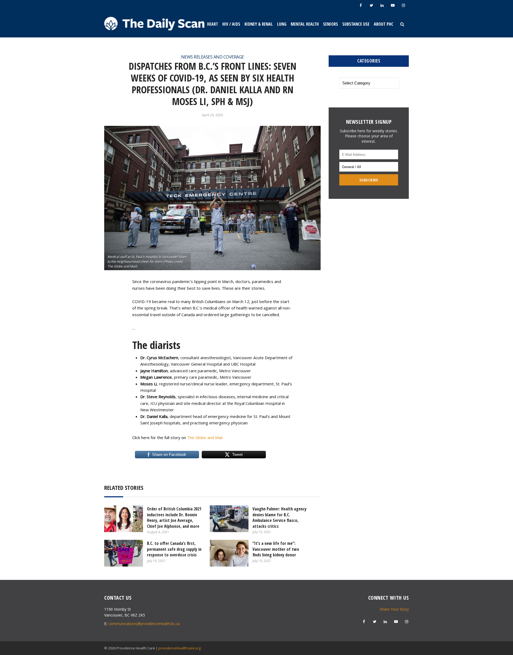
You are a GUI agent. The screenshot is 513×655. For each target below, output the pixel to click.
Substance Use (356, 24)
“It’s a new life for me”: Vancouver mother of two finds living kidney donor (275, 549)
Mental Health (305, 24)
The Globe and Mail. (205, 437)
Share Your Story (394, 609)
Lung (281, 24)
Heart (212, 24)
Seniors (330, 24)
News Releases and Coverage (212, 57)
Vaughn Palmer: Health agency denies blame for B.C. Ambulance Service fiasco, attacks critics (279, 517)
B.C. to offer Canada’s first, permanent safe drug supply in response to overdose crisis (174, 549)
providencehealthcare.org (179, 648)
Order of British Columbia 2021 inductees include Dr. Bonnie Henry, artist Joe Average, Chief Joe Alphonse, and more (174, 517)
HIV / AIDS (231, 24)
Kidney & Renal (258, 24)
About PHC (383, 24)
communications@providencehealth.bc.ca (144, 623)
